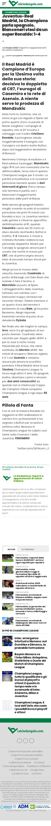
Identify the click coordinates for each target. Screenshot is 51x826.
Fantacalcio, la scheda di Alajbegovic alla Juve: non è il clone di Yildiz (31, 623)
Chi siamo (39, 762)
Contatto (36, 773)
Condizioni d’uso (20, 773)
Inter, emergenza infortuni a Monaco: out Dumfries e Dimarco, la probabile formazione (31, 643)
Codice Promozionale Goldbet (27, 755)
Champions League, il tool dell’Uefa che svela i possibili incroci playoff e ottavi (31, 707)
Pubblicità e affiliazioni (38, 766)
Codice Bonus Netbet (20, 762)
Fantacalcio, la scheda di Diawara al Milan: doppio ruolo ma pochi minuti (31, 597)
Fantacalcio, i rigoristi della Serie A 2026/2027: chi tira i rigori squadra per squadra (30, 560)
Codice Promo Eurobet (27, 758)
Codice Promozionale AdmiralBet (25, 751)
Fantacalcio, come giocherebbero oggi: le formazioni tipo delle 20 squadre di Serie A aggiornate (31, 573)
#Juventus (30, 467)
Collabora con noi (18, 769)
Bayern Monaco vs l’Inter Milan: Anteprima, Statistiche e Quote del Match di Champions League (31, 660)
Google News (37, 769)
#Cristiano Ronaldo (13, 467)
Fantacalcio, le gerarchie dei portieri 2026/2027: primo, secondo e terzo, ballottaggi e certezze (31, 610)
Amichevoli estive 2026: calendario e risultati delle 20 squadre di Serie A (31, 585)
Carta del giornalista (13, 766)
